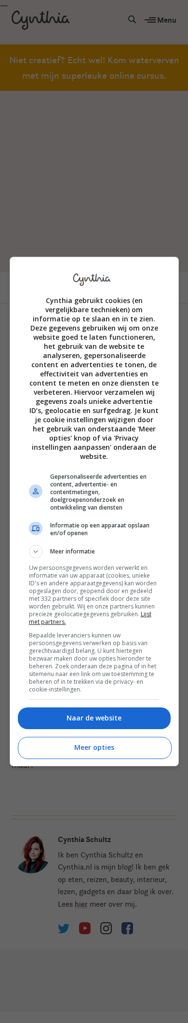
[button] (94, 551)
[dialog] (94, 511)
